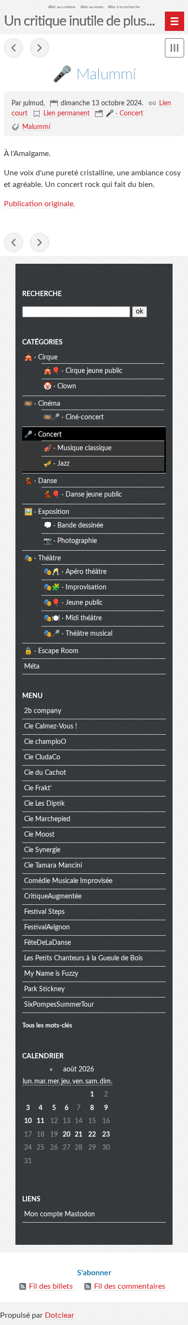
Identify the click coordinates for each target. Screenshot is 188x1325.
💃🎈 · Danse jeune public (82, 494)
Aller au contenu (61, 7)
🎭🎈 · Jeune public (73, 602)
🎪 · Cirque (40, 357)
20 (66, 1134)
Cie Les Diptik (44, 803)
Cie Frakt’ (38, 788)
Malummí (36, 127)
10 (28, 1121)
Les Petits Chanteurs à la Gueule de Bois (83, 958)
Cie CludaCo (42, 757)
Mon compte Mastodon (59, 1214)
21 (78, 1134)
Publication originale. (39, 204)
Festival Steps (44, 912)
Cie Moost (39, 834)
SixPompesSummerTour (59, 1004)
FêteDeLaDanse (47, 943)
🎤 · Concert (124, 113)
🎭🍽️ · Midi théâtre (72, 618)
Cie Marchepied (47, 819)
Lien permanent (66, 113)
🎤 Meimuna (39, 47)
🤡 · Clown (59, 386)
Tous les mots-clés (47, 1025)
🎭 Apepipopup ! (13, 47)
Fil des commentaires (129, 1286)
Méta (32, 666)
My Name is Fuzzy (51, 973)
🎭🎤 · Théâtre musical (77, 633)
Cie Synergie (42, 850)
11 (40, 1121)
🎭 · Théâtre (42, 558)
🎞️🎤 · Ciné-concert (73, 417)
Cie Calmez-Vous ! (50, 726)
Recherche (42, 294)
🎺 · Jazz (56, 463)
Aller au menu (92, 7)
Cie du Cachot (45, 772)
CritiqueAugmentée (52, 896)
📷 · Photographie (70, 541)
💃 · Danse (40, 481)
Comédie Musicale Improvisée (68, 881)
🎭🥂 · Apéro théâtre (75, 572)
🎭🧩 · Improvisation (75, 587)
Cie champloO (45, 742)
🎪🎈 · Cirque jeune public (82, 371)
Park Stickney (44, 989)
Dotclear (59, 1315)
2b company (42, 711)
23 (106, 1134)
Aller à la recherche (124, 7)
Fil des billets (51, 1286)
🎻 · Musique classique (77, 448)
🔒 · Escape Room (51, 651)
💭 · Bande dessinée (73, 525)
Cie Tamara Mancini (53, 865)
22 (92, 1134)
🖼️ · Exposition (46, 512)
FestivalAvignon (47, 927)
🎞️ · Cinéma (42, 403)
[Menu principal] (174, 21)
